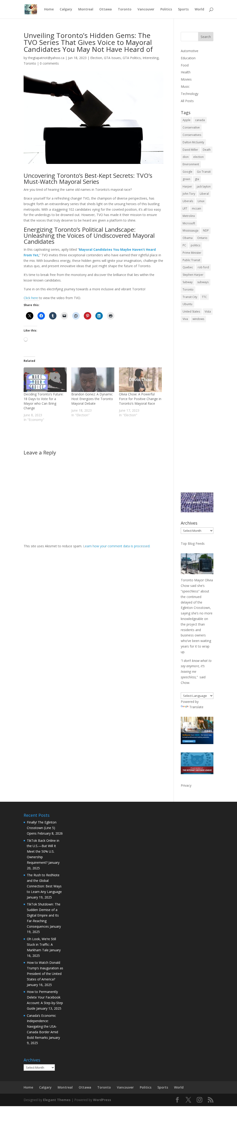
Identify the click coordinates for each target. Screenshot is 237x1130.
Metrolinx (189, 216)
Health (185, 72)
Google (187, 172)
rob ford (203, 267)
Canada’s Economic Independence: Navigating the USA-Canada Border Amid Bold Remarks (42, 1026)
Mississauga (190, 230)
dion (186, 157)
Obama (188, 238)
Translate (196, 707)
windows (198, 319)
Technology (189, 93)
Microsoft (189, 223)
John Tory (189, 194)
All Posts (187, 101)
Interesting (151, 58)
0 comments (49, 63)
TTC (204, 297)
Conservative (191, 127)
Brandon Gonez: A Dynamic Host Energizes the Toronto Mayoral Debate (92, 399)
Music (185, 86)
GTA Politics (132, 58)
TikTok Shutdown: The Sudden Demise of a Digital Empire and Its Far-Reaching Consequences (43, 915)
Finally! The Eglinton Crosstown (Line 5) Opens (41, 828)
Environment (191, 164)
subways (203, 282)
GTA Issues (112, 58)
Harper (187, 186)
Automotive (189, 51)
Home (49, 9)
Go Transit (204, 172)
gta (197, 179)
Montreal (85, 9)
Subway (188, 282)
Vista (208, 311)
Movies (186, 79)
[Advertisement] (197, 410)
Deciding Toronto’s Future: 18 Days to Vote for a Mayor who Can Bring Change (43, 401)
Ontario (202, 238)
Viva (185, 319)
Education (188, 58)
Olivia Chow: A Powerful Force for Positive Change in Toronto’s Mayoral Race (140, 399)
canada (200, 120)
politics (195, 245)
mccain (196, 208)
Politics (166, 9)
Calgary (66, 9)
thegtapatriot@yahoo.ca (46, 58)
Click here (31, 298)
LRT (185, 208)
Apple (186, 120)
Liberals (188, 201)
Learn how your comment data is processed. (116, 546)
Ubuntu (187, 304)
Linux (201, 201)
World (199, 9)
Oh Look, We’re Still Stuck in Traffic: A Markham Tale (41, 944)
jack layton (204, 186)
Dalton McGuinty (193, 142)
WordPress (102, 1100)
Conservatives (192, 135)
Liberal (204, 194)
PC (184, 245)
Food (185, 65)
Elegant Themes (57, 1100)
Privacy (186, 785)
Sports (183, 9)
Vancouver (145, 9)
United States (191, 311)
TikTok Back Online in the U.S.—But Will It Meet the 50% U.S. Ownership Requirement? (43, 851)
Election (96, 58)
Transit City (190, 297)
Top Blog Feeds (193, 543)
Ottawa (105, 9)
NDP (206, 230)
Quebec (188, 267)
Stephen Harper (193, 275)
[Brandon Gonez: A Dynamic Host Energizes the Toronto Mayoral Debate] (92, 379)
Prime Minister (192, 253)
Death (207, 150)
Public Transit (191, 260)
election (198, 157)
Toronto (124, 9)
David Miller (190, 150)
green (186, 179)
